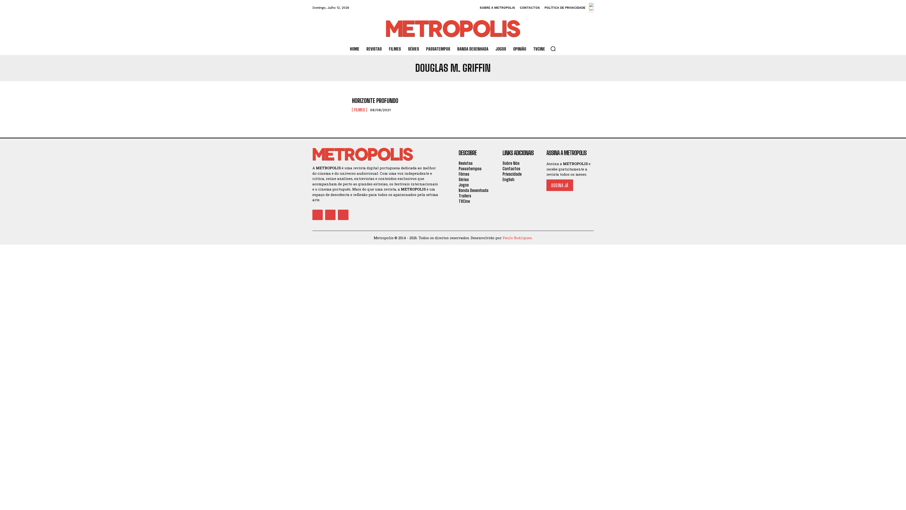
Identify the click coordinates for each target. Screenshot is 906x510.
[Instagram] (330, 215)
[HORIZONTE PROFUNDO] (329, 105)
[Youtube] (343, 215)
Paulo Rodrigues (517, 237)
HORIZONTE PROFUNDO (375, 100)
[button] (553, 48)
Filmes (359, 110)
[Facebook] (317, 215)
